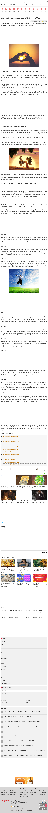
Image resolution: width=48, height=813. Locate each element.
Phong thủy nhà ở (23, 794)
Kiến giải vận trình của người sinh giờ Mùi (11, 454)
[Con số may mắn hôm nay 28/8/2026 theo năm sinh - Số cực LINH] (24, 578)
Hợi (45, 11)
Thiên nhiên (4, 698)
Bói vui (14, 4)
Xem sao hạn (3, 641)
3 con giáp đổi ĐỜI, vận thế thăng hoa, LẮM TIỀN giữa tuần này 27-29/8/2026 (19, 740)
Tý (2, 11)
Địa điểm (27, 702)
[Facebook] (42, 800)
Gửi (46, 539)
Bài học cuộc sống (42, 792)
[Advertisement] (18, 33)
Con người (28, 700)
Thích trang (19, 783)
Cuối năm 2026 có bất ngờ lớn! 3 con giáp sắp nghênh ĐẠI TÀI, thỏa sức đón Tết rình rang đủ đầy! (23, 755)
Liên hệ (31, 810)
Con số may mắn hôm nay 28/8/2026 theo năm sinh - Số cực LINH (24, 585)
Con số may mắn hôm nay (6, 683)
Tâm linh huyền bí (42, 794)
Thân (33, 11)
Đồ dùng (27, 695)
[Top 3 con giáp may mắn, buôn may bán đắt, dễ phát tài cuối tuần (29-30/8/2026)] (40, 563)
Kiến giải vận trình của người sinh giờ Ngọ (11, 451)
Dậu (37, 11)
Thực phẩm (4, 702)
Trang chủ (2, 14)
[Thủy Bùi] (37, 469)
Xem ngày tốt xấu (4, 790)
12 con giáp (3, 672)
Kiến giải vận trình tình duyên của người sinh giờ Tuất (12, 610)
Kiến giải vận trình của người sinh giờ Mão (11, 444)
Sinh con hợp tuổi (4, 655)
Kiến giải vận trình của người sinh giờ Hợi (11, 464)
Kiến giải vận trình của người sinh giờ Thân (11, 457)
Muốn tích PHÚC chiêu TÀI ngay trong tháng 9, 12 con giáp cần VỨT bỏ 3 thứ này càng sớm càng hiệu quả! (24, 750)
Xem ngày (6, 4)
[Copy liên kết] (11, 469)
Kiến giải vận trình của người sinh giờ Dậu (11, 459)
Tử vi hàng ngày (13, 792)
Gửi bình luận (44, 552)
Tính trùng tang (4, 666)
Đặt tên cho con (4, 663)
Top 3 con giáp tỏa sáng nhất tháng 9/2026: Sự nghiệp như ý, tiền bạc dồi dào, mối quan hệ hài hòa (23, 726)
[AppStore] (43, 809)
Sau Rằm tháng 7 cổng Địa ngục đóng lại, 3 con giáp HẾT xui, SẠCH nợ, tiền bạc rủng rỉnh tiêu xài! (23, 711)
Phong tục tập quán (42, 790)
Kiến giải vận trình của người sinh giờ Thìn (11, 446)
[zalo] (6, 469)
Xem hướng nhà (23, 790)
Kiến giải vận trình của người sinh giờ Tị (10, 449)
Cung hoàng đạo (21, 4)
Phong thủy (28, 4)
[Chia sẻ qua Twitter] (4, 469)
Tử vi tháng (3, 647)
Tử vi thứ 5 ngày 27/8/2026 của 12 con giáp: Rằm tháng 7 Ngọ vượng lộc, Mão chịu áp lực (21, 735)
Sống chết (4, 704)
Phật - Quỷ (4, 700)
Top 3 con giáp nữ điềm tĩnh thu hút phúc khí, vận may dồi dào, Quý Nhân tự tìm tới (8, 585)
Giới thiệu (12, 810)
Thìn (18, 11)
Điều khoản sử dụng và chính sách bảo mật (22, 810)
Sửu (6, 11)
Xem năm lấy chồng (5, 652)
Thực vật (4, 693)
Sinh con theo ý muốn (5, 677)
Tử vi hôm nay (32, 790)
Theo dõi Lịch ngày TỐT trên (36, 21)
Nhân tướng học (35, 4)
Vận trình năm (4, 649)
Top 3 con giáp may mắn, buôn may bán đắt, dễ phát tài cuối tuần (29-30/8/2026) (40, 569)
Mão (14, 11)
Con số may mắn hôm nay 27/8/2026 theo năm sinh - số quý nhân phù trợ (40, 585)
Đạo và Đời (42, 4)
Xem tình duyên (4, 658)
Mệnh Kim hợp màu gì (24, 796)
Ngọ (25, 11)
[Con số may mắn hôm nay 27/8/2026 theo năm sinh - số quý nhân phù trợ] (40, 578)
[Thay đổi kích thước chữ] (29, 21)
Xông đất (3, 644)
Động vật (27, 693)
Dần (10, 11)
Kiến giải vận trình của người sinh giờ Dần (11, 441)
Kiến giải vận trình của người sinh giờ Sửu (11, 439)
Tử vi (11, 4)
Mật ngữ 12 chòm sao (33, 792)
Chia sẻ (30, 783)
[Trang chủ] (1, 4)
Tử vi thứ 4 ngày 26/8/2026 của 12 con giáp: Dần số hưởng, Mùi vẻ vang (18, 716)
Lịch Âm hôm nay (4, 792)
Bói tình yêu (32, 794)
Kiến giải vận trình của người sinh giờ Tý (10, 436)
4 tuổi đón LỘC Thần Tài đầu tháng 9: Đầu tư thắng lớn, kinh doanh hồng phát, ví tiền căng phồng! (23, 721)
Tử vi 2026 (12, 790)
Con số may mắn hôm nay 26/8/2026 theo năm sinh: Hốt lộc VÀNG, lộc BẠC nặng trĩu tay (21, 731)
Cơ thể (3, 695)
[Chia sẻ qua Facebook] (2, 469)
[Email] (9, 469)
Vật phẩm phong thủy (24, 792)
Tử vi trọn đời (3, 680)
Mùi (29, 11)
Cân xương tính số (4, 674)
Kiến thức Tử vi (4, 669)
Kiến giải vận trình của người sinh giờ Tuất (11, 462)
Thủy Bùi (40, 468)
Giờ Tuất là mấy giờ (10, 122)
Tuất (41, 11)
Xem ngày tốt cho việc (5, 794)
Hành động (28, 698)
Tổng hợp (27, 704)
